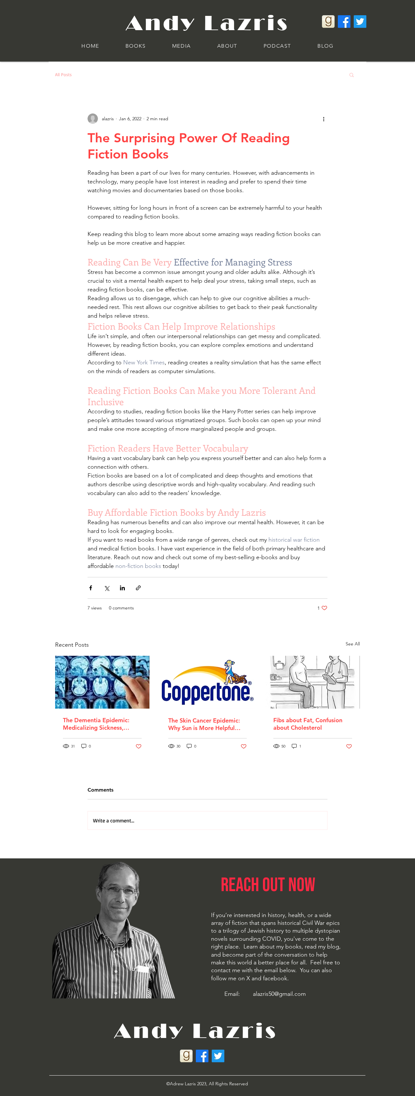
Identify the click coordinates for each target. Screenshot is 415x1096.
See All (353, 644)
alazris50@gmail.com (279, 993)
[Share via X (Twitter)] (106, 588)
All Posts (63, 74)
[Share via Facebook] (91, 588)
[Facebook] (344, 21)
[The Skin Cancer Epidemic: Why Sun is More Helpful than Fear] (207, 682)
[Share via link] (138, 588)
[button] (135, 46)
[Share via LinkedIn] (122, 588)
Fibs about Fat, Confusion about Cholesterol (307, 723)
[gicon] (328, 21)
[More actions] (323, 119)
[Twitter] (360, 21)
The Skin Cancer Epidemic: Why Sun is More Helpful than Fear (204, 724)
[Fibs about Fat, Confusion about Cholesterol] (313, 682)
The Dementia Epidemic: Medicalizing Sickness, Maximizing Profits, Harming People (102, 723)
